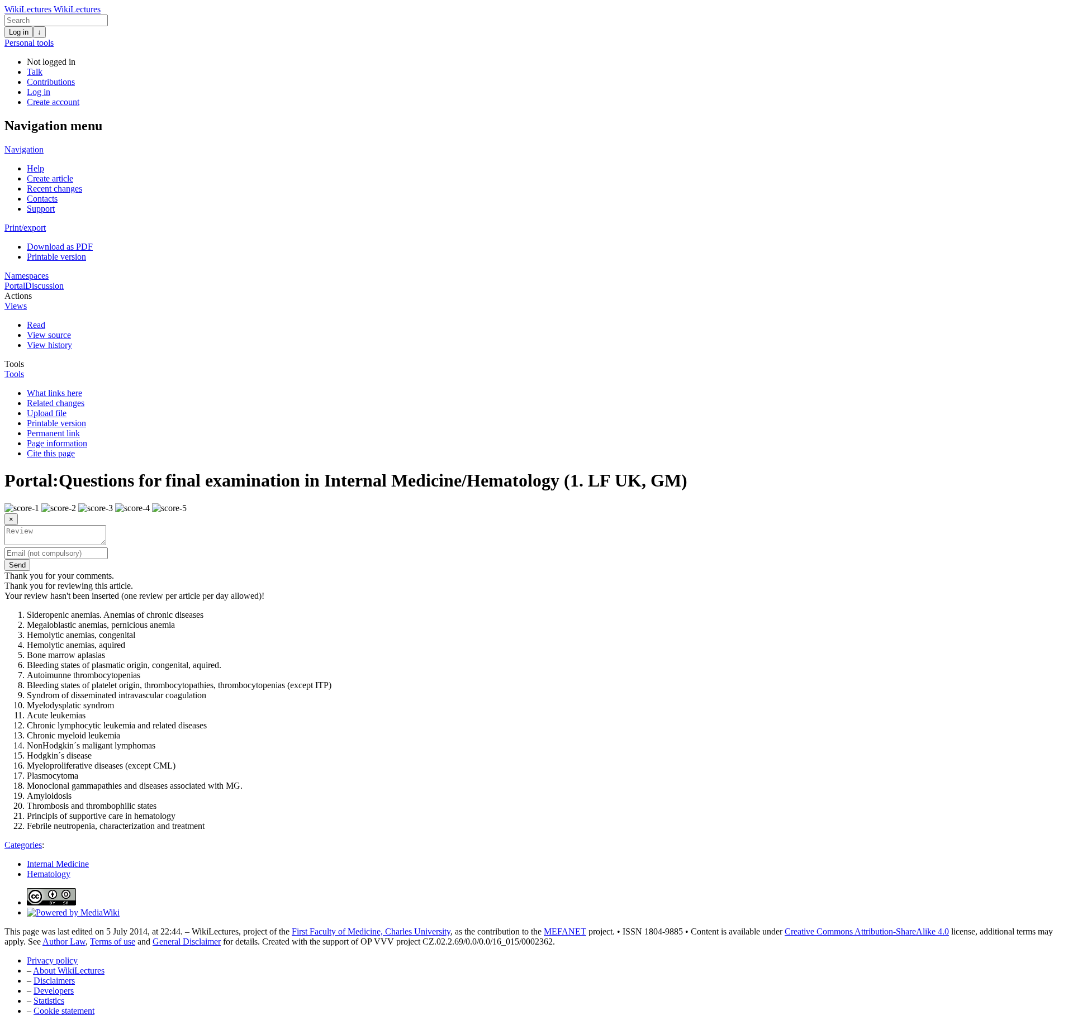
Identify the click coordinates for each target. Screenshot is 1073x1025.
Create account (53, 102)
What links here (54, 393)
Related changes (55, 403)
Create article (50, 178)
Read (36, 325)
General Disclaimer (187, 941)
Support (41, 208)
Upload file (47, 413)
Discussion (44, 285)
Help (35, 168)
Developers (54, 990)
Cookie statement (64, 1011)
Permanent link (53, 433)
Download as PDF (60, 246)
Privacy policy (52, 960)
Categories (23, 845)
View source (49, 335)
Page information (57, 443)
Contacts (42, 198)
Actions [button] (18, 296)
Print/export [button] (25, 227)
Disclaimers (54, 980)
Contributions (51, 82)
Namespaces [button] (26, 275)
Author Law (64, 941)
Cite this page (51, 453)
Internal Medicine (58, 864)
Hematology (48, 874)
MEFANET (565, 931)
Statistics (49, 1000)
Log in (19, 32)
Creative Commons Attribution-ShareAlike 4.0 (867, 931)
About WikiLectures (69, 970)
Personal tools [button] (29, 42)
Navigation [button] (24, 149)
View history (49, 345)
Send (17, 565)
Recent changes (54, 188)
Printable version (56, 256)
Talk (34, 72)
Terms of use (112, 941)
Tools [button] (14, 364)
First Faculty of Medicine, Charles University (371, 931)
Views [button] (15, 306)
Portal (14, 285)
